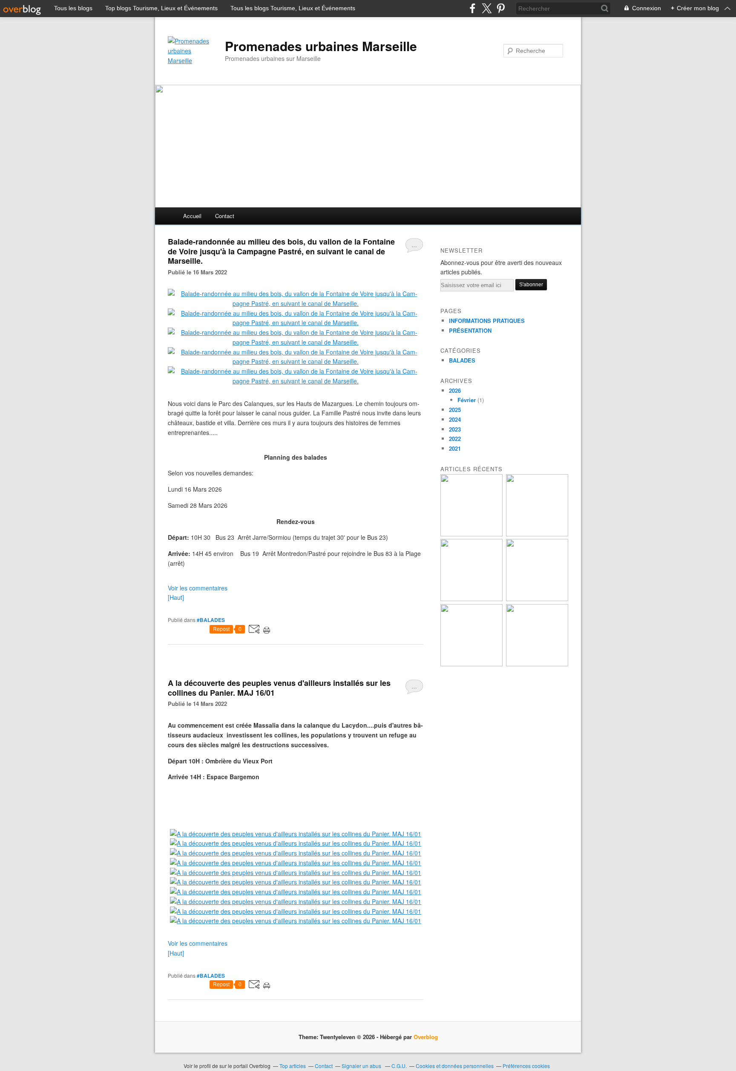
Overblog (426, 1037)
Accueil (192, 216)
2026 (455, 390)
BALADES (462, 360)
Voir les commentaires (197, 588)
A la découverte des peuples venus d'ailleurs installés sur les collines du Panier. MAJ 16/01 (279, 687)
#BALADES (211, 620)
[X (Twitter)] (486, 8)
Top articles (292, 1065)
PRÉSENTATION (470, 330)
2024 (455, 419)
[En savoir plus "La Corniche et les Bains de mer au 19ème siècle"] (471, 664)
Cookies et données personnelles (455, 1065)
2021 (455, 448)
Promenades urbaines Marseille (321, 46)
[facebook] (472, 8)
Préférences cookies (526, 1065)
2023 (455, 429)
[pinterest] (500, 8)
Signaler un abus (362, 1065)
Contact (224, 216)
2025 (455, 410)
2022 (455, 439)
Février (466, 400)
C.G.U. (399, 1065)
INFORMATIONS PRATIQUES (487, 321)
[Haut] (176, 597)
